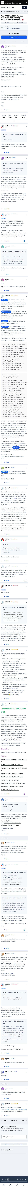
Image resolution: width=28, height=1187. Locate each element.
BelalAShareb (6, 806)
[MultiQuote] (2, 110)
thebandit (7, 246)
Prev (5, 42)
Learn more (3, 2)
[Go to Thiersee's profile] (2, 539)
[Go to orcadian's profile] (2, 843)
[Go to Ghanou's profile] (2, 279)
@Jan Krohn (16, 447)
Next (23, 42)
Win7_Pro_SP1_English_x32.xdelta (10, 780)
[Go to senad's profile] (2, 1088)
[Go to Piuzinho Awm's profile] (2, 1072)
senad (6, 1088)
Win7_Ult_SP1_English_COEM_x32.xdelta (12, 786)
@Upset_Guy (5, 326)
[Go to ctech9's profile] (2, 799)
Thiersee (7, 539)
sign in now (10, 1130)
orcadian (7, 842)
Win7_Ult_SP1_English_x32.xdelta (10, 790)
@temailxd (4, 321)
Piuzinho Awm (8, 1071)
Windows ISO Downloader (14, 28)
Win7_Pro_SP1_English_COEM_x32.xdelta (12, 777)
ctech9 (6, 799)
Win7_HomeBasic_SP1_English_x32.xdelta (12, 765)
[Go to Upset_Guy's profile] (2, 46)
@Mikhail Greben (6, 311)
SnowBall (7, 295)
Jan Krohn (6, 27)
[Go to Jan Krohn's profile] (2, 27)
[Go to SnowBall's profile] (2, 296)
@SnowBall (4, 471)
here (2, 720)
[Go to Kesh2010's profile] (2, 468)
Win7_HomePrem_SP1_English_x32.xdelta (12, 773)
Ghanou (7, 279)
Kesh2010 (7, 467)
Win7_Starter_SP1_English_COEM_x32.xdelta (13, 783)
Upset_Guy (8, 46)
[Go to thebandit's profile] (2, 246)
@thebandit (5, 300)
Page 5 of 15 (13, 42)
